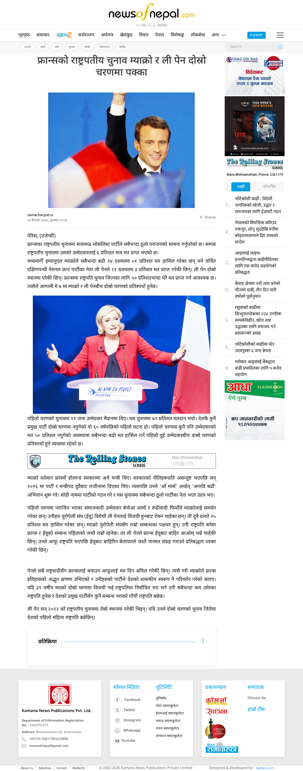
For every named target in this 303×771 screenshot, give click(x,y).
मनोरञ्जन (86, 35)
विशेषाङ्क (177, 35)
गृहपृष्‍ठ (24, 35)
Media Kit (79, 768)
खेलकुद (126, 35)
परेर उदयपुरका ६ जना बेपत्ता (254, 348)
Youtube (128, 741)
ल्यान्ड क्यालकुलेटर (168, 721)
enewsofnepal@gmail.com (49, 746)
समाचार (43, 35)
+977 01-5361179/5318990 (48, 739)
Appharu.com (265, 768)
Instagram (132, 720)
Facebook (132, 700)
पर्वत (57, 47)
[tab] (241, 187)
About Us (27, 768)
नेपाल (159, 35)
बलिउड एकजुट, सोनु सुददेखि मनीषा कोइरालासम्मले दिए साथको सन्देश (256, 232)
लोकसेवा (198, 35)
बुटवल (72, 47)
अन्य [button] (215, 35)
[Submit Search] (280, 47)
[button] (280, 35)
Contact (62, 768)
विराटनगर (105, 47)
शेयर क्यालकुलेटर (167, 706)
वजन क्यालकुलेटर (167, 728)
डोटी (42, 47)
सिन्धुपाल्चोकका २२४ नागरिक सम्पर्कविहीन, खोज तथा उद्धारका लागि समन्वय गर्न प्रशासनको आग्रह (258, 321)
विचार (143, 35)
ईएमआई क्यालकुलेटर (170, 713)
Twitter (130, 710)
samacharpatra (40, 215)
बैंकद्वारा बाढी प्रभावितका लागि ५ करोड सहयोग (258, 368)
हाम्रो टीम (256, 709)
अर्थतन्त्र (107, 35)
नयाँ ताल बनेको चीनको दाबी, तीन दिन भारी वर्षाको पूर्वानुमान (257, 290)
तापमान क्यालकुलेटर (169, 736)
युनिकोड (161, 698)
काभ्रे (28, 47)
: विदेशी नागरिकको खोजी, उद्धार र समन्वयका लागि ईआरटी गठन (258, 205)
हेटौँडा (123, 47)
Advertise (45, 768)
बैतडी (87, 47)
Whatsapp (132, 730)
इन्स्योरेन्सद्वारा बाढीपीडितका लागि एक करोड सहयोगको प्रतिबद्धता (256, 263)
